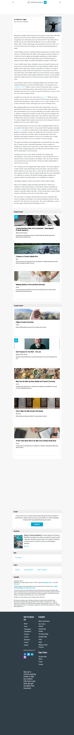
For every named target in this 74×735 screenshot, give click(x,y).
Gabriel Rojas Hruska (47, 582)
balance (17, 570)
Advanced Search (28, 650)
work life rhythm (42, 570)
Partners (26, 634)
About (14, 11)
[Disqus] (37, 485)
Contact (26, 642)
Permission (16, 584)
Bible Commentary (44, 621)
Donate (20, 11)
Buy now (26, 546)
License (26, 637)
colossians (18, 557)
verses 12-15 (19, 130)
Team (25, 626)
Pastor (41, 662)
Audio (40, 642)
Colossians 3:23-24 (19, 87)
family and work (28, 570)
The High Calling (43, 634)
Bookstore (27, 640)
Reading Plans (43, 637)
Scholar (41, 664)
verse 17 (44, 97)
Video (40, 639)
